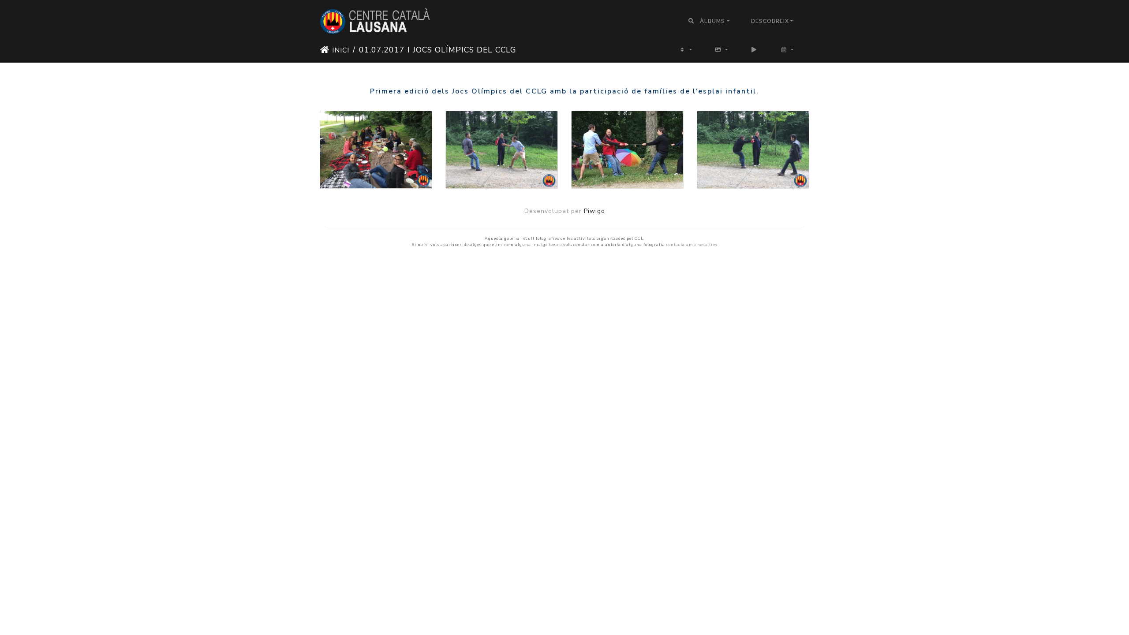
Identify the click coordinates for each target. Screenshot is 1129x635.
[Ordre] (685, 50)
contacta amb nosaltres (692, 244)
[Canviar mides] (721, 50)
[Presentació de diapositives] (754, 50)
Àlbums (712, 21)
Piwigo (594, 211)
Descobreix (770, 21)
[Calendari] (787, 50)
